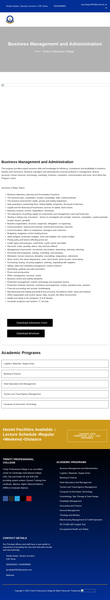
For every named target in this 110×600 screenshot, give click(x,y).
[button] (30, 323)
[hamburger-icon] (103, 19)
